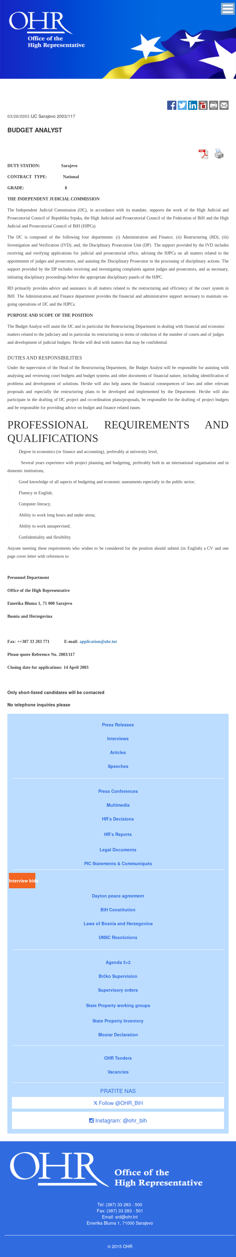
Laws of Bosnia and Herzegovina (118, 923)
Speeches (118, 766)
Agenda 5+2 (118, 962)
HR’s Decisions (118, 819)
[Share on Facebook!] (171, 104)
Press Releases (118, 724)
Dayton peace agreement (118, 896)
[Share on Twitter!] (182, 104)
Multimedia (118, 805)
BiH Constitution (118, 909)
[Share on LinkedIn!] (192, 104)
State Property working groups (118, 1005)
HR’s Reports (118, 834)
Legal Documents (118, 849)
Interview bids (22, 880)
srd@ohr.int (126, 1217)
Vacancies (118, 1072)
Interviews (118, 738)
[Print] (213, 104)
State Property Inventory (118, 1021)
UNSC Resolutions (118, 937)
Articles (118, 752)
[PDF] (203, 104)
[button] (227, 8)
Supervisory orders (118, 990)
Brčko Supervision (118, 976)
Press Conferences (118, 791)
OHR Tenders (118, 1058)
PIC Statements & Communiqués (118, 863)
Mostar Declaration (118, 1034)
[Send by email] (224, 104)
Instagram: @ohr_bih (120, 1120)
